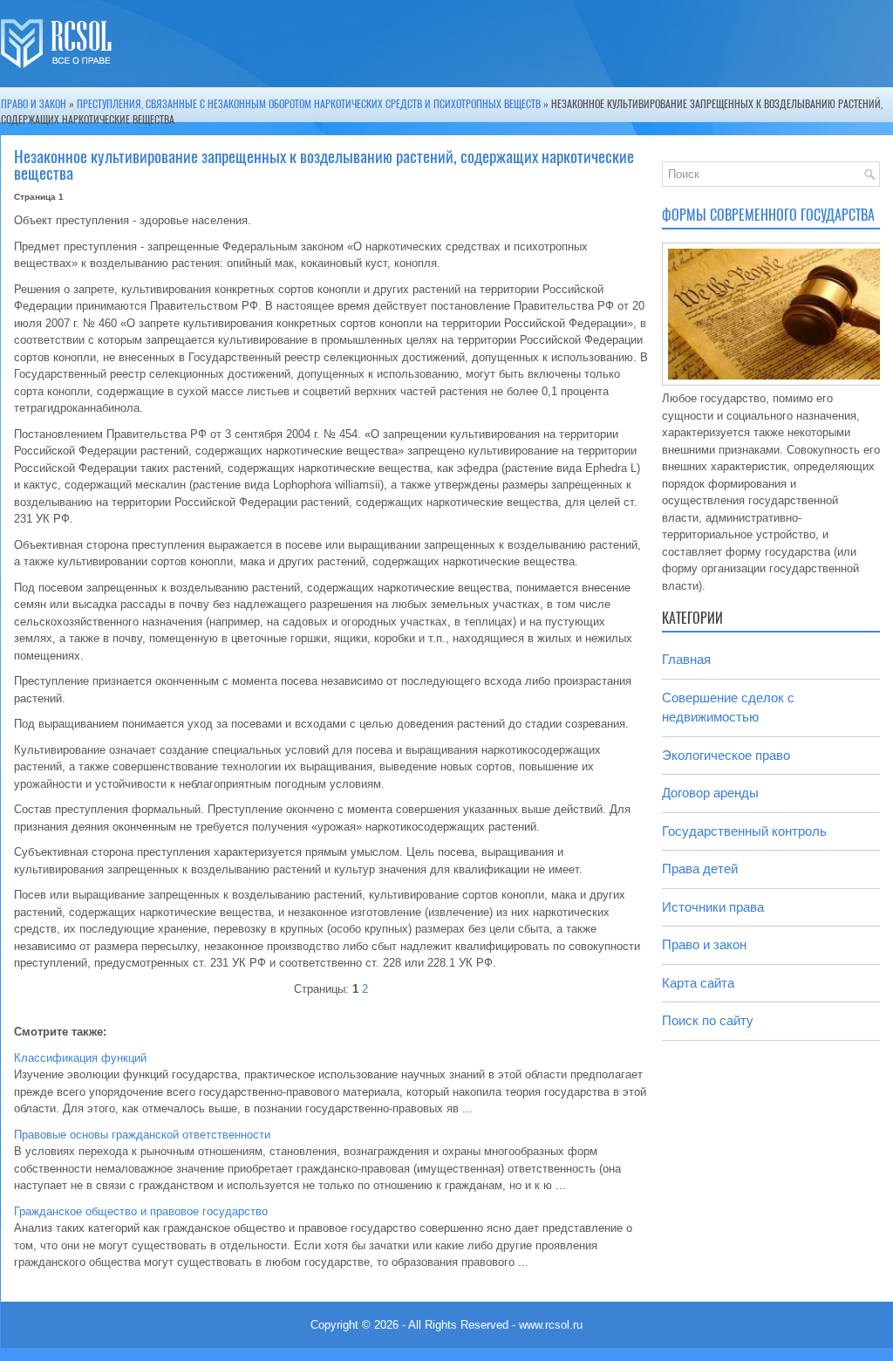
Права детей (700, 868)
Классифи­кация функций (80, 1057)
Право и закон (33, 104)
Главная (686, 659)
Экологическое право (726, 755)
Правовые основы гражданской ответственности (142, 1134)
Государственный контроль (744, 831)
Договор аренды (710, 792)
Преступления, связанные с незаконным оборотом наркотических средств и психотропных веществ (309, 104)
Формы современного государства (768, 215)
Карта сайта (698, 982)
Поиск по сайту (707, 1020)
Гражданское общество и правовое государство (141, 1211)
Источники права (713, 906)
